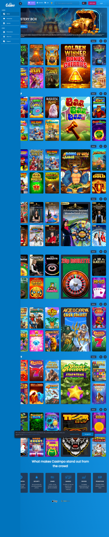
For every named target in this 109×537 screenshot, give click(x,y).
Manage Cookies (74, 434)
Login (101, 3)
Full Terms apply (54, 35)
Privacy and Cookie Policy (32, 434)
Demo (21, 54)
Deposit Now (22, 27)
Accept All (88, 434)
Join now (92, 3)
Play (21, 50)
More (93, 41)
